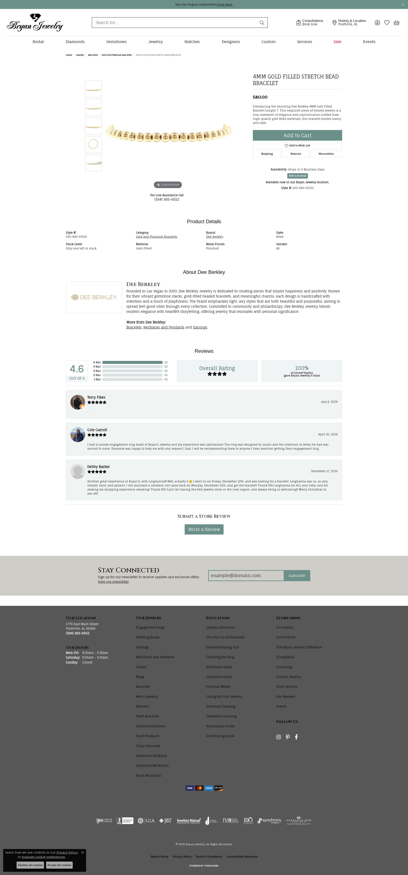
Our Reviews (285, 696)
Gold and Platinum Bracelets (117, 55)
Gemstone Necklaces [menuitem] (152, 765)
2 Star (97, 375)
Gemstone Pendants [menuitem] (151, 756)
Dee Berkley (214, 236)
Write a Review (204, 529)
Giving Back (285, 657)
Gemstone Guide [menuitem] (219, 677)
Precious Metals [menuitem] (218, 686)
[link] (312, 22)
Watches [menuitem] (142, 706)
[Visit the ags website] (299, 820)
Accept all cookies (59, 865)
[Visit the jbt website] (166, 820)
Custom (269, 41)
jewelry (80, 55)
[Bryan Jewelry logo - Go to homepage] (35, 22)
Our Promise (285, 637)
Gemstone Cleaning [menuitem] (221, 716)
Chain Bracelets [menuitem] (148, 746)
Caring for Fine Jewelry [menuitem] (224, 696)
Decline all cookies (30, 865)
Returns (295, 153)
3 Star (97, 370)
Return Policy (160, 856)
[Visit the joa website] (211, 820)
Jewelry (155, 41)
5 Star (97, 362)
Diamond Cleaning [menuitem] (220, 706)
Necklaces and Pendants (163, 327)
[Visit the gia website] (146, 820)
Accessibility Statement (242, 856)
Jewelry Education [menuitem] (220, 627)
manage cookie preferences (43, 857)
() (166, 362)
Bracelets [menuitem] (143, 686)
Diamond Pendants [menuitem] (151, 726)
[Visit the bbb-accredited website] (124, 820)
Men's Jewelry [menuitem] (147, 696)
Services (304, 41)
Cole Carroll (97, 430)
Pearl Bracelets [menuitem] (147, 716)
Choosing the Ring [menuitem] (220, 657)
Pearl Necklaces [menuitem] (148, 775)
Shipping (267, 153)
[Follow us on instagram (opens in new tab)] (278, 737)
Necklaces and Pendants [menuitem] (155, 657)
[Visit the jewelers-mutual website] (189, 820)
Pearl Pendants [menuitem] (147, 736)
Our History (284, 627)
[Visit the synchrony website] (269, 820)
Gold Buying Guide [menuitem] (220, 736)
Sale (337, 41)
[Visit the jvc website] (230, 820)
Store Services (287, 686)
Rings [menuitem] (140, 677)
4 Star (97, 366)
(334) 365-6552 (166, 199)
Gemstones (116, 41)
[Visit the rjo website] (248, 820)
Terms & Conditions (209, 856)
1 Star (97, 379)
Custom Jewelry (288, 677)
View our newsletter (113, 581)
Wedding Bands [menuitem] (148, 637)
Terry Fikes (96, 397)
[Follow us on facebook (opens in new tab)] (296, 737)
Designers (231, 41)
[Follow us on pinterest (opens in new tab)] (288, 737)
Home (69, 55)
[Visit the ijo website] (104, 820)
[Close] (402, 4)
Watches (192, 41)
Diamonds (75, 41)
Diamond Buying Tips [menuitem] (222, 647)
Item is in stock (297, 175)
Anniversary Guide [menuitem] (220, 726)
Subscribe (297, 575)
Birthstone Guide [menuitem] (219, 667)
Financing (284, 667)
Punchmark (211, 865)
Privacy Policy (182, 856)
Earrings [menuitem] (142, 647)
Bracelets (93, 55)
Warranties (326, 153)
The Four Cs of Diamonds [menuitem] (225, 637)
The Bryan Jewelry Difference (299, 647)
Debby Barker (98, 467)
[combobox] (175, 22)
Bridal (38, 41)
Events (369, 41)
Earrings (200, 327)
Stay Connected (128, 570)
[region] (168, 126)
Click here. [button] (225, 4)
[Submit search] (263, 22)
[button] (377, 22)
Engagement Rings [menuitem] (150, 627)
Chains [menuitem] (141, 667)
